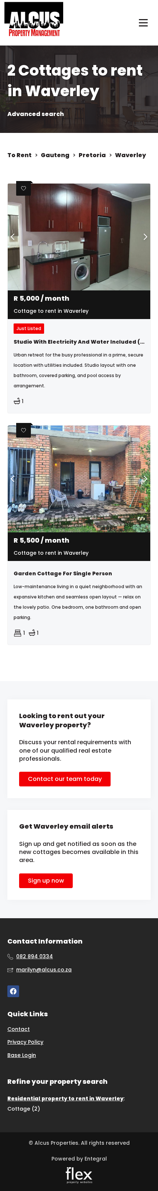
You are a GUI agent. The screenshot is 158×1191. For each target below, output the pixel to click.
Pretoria (92, 155)
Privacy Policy (25, 1042)
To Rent (19, 155)
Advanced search (35, 114)
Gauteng (55, 155)
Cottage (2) (23, 1108)
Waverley (130, 155)
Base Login (21, 1055)
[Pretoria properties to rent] (33, 22)
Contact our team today (65, 779)
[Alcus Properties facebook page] (13, 991)
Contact (18, 1029)
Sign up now (46, 880)
